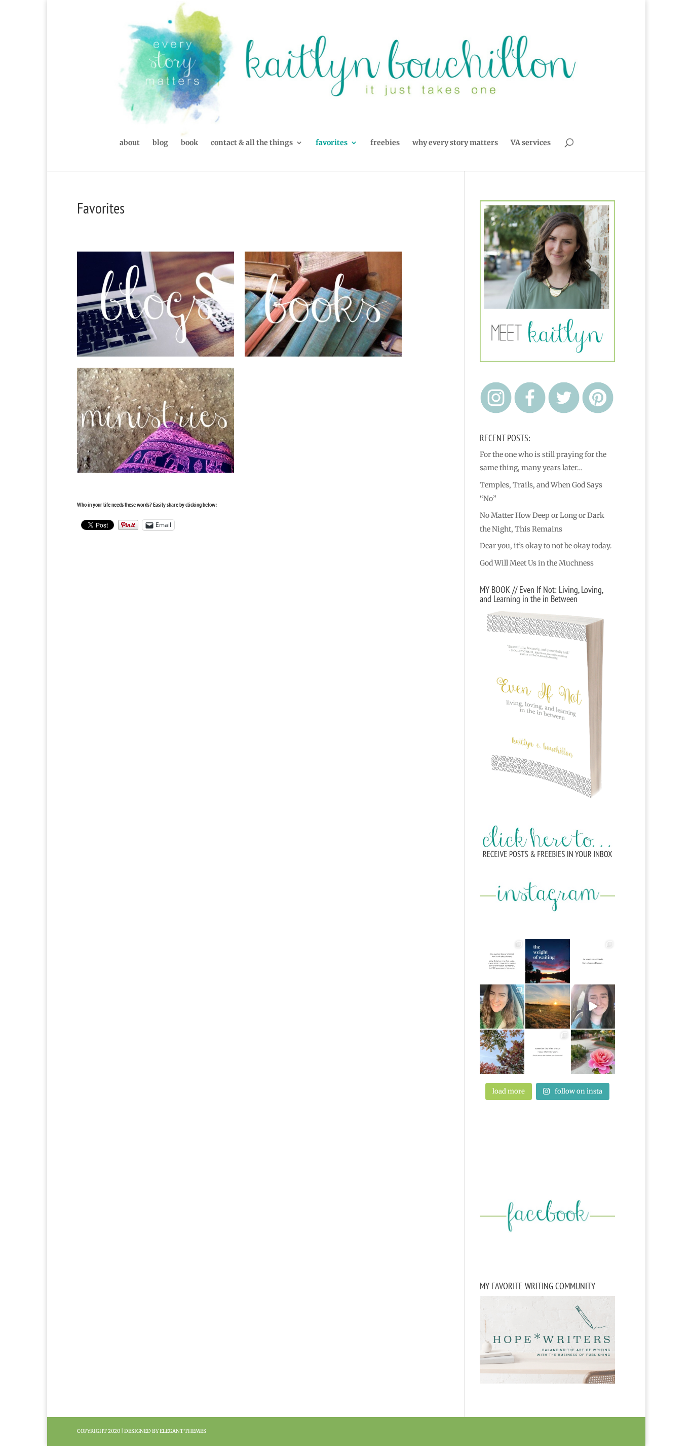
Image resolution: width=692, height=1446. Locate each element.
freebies (385, 143)
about (130, 143)
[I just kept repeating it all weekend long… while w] (502, 1052)
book (189, 143)
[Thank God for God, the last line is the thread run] (547, 1052)
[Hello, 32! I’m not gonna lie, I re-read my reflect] (502, 1006)
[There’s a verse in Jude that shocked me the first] (547, 1006)
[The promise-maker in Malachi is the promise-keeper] (502, 961)
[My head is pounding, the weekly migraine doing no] (547, 961)
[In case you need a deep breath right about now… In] (593, 1052)
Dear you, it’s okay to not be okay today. (546, 545)
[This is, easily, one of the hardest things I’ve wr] (593, 961)
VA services (531, 143)
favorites (332, 143)
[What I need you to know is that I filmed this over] (593, 1006)
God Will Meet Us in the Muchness (537, 563)
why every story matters (455, 143)
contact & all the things (252, 143)
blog (160, 143)
